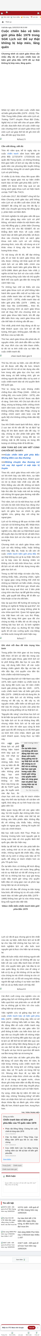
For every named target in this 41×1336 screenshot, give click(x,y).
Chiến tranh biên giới (10, 1169)
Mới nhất (6, 17)
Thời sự (8, 22)
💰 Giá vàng (25, 17)
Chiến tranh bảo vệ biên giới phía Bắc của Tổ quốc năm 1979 (19, 1121)
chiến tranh (13, 153)
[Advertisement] (20, 85)
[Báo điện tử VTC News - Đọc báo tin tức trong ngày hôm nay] (13, 13)
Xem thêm (7, 1159)
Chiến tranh (17, 1165)
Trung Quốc (7, 1165)
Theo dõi (31, 1327)
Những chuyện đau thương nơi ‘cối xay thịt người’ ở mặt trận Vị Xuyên (20, 465)
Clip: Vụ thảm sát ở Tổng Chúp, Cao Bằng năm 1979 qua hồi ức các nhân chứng (21, 1139)
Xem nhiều (16, 17)
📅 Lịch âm (34, 17)
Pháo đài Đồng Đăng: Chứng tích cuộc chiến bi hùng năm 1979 (21, 1130)
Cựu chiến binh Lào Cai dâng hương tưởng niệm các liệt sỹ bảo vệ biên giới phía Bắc (21, 1150)
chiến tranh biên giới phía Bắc (21, 554)
